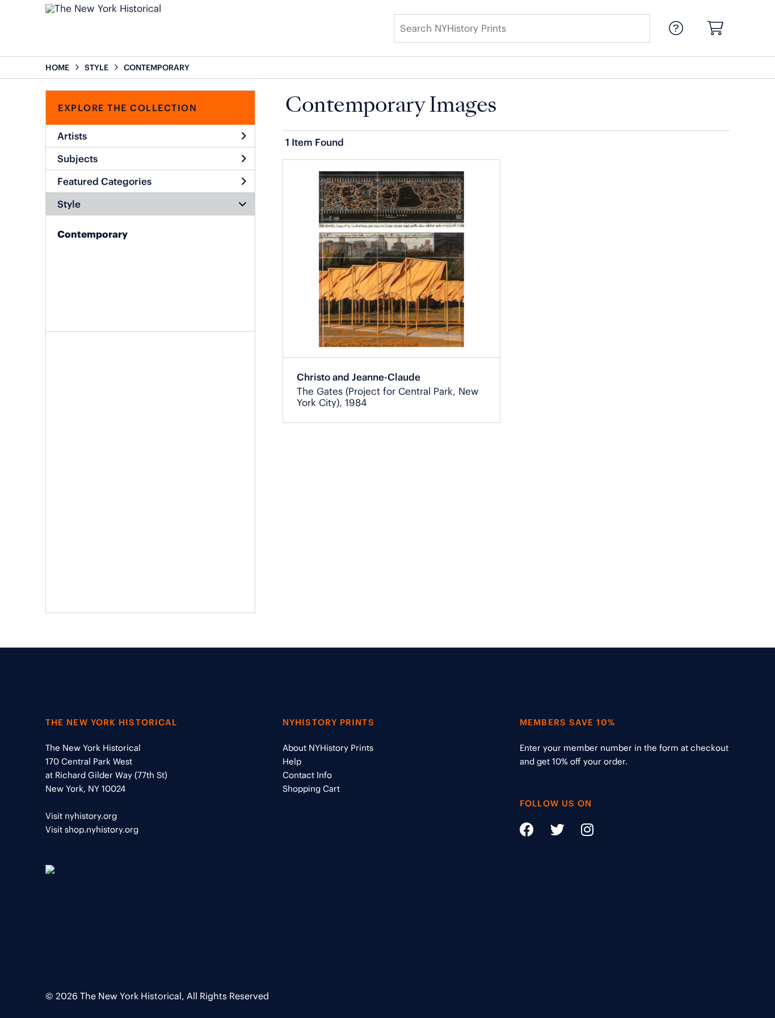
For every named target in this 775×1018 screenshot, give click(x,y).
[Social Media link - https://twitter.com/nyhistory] (550, 831)
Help (292, 761)
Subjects (77, 159)
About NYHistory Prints (328, 747)
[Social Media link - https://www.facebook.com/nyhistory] (527, 831)
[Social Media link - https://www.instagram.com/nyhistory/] (580, 831)
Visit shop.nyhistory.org (91, 829)
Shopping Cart (311, 788)
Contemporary (92, 234)
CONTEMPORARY (156, 67)
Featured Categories (104, 181)
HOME (57, 67)
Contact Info (307, 775)
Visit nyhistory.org (81, 815)
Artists (72, 136)
